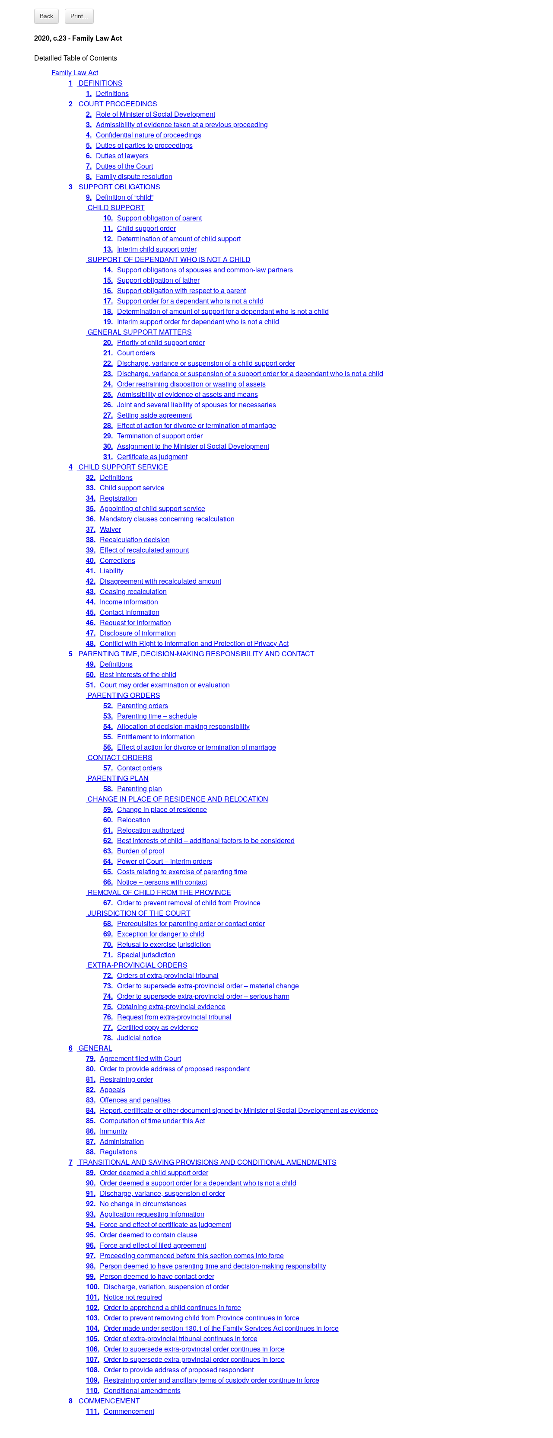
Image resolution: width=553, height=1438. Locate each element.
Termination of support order (153, 436)
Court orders (129, 353)
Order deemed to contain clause (141, 1235)
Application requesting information (145, 1214)
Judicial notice (132, 1037)
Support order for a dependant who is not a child (183, 301)
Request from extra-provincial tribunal (167, 1017)
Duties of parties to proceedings (139, 145)
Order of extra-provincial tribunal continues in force (171, 1338)
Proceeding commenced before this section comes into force (185, 1255)
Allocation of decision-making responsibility (176, 726)
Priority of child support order (154, 342)
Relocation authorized (143, 830)
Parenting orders (135, 705)
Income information (122, 602)
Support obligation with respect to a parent (174, 290)
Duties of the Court (119, 166)
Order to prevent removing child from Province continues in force (192, 1318)
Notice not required (124, 1297)
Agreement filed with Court (133, 1058)
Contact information (122, 612)
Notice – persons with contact (155, 882)
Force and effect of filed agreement (146, 1245)
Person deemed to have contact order (150, 1276)
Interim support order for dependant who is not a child (191, 321)
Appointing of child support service (145, 508)
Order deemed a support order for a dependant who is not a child (191, 1183)
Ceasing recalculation (126, 591)
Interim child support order (150, 249)
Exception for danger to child (153, 934)
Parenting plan (132, 788)
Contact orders (132, 768)
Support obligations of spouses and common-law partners (198, 270)
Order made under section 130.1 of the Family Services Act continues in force (212, 1328)
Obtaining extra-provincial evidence (164, 1006)
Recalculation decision (128, 539)
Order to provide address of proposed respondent (168, 1069)
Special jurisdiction (139, 954)
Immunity (106, 1131)
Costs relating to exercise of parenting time (175, 871)
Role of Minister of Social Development (150, 114)
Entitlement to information (149, 736)
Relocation (126, 819)
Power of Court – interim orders (157, 861)
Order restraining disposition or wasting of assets (184, 384)
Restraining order (119, 1079)
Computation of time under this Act (145, 1120)
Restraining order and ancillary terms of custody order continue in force (202, 1380)
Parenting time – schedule (150, 716)
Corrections (110, 560)
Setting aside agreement (147, 415)
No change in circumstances (136, 1203)
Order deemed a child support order (147, 1172)
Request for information (128, 622)
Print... (79, 16)
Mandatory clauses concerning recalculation (160, 519)
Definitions (107, 93)
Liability (105, 570)
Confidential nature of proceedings (143, 135)
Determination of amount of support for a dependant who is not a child (216, 311)
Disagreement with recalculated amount (153, 581)
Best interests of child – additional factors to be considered (199, 840)
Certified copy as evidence (150, 1027)
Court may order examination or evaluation (158, 685)
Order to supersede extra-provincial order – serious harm (196, 996)
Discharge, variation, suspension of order (157, 1286)
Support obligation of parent (152, 218)
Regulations (111, 1152)
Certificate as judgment (145, 456)
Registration (111, 498)
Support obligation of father (151, 280)
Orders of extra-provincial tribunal (161, 975)
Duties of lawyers (117, 155)
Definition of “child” (119, 197)
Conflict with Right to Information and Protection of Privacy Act (187, 643)
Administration (115, 1141)
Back (46, 16)
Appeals (105, 1089)
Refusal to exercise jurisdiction (157, 944)
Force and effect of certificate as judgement (158, 1224)
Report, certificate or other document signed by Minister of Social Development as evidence (232, 1110)
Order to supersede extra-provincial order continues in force (185, 1349)
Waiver (103, 529)
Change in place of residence (155, 809)
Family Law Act (74, 72)
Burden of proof (133, 851)
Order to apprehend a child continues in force (163, 1307)
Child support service (125, 487)
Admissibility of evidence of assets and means (180, 394)
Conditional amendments (133, 1390)
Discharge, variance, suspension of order (155, 1193)
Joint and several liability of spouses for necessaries (189, 404)
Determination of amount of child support (172, 238)
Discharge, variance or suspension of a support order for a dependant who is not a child (243, 373)
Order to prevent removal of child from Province (182, 903)
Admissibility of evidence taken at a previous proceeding (177, 124)
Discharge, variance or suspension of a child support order (199, 363)
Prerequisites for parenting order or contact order (184, 923)
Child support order (139, 228)
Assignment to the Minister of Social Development (186, 446)
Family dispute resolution (129, 176)
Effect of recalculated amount (137, 550)
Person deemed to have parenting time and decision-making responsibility (206, 1266)
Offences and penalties (128, 1100)
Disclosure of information (131, 633)
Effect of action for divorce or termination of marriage (189, 425)
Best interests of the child (131, 674)
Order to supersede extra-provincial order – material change (201, 986)
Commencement (120, 1411)
